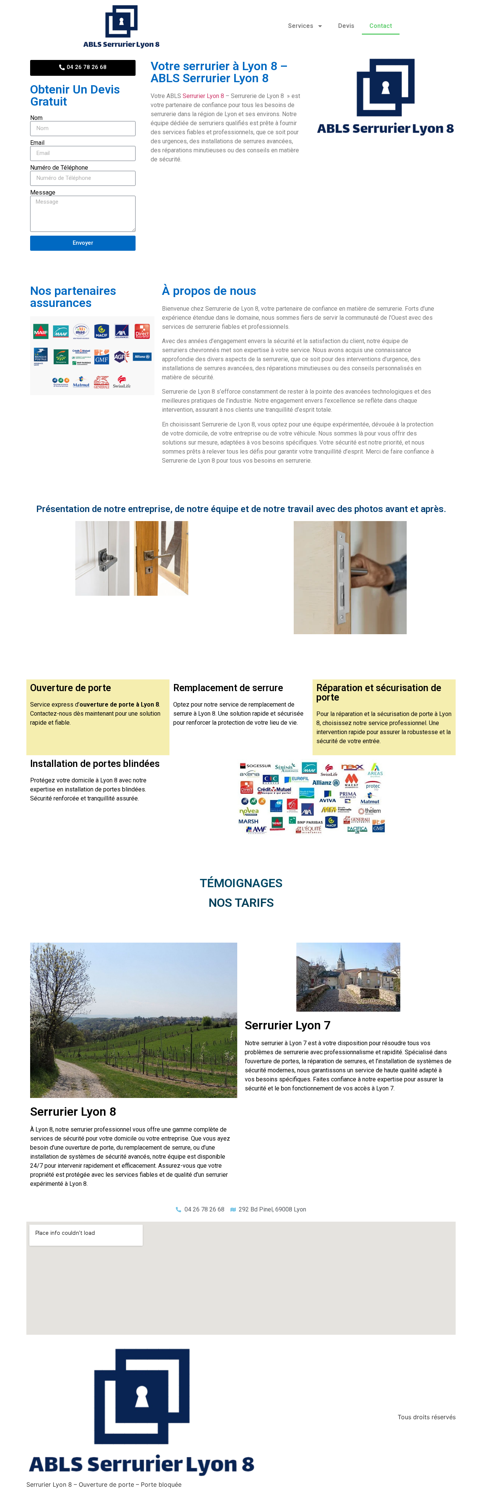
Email (37, 143)
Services (300, 25)
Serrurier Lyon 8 (203, 96)
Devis (346, 25)
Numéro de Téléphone (59, 168)
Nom (36, 118)
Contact (380, 25)
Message (42, 193)
